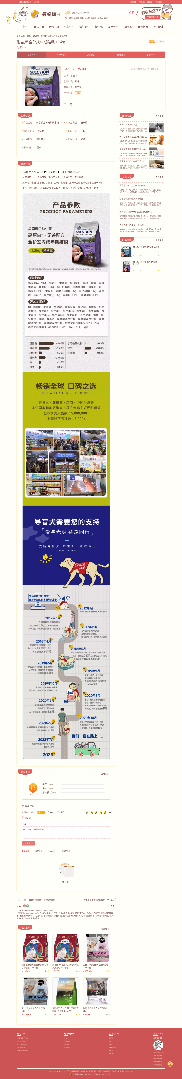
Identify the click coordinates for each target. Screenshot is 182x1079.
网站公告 (142, 2)
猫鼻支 (100, 17)
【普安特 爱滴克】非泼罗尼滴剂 (41, 900)
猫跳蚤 (111, 1054)
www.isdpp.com (30, 913)
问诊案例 (158, 26)
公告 (65, 1038)
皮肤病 (87, 17)
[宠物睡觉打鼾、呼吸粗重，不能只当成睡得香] (156, 164)
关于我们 (150, 2)
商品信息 (32, 54)
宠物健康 (143, 26)
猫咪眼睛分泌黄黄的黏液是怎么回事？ (136, 211)
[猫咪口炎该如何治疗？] (156, 127)
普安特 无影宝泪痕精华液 (94, 900)
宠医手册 (39, 26)
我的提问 (67, 1044)
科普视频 (98, 26)
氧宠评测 (113, 26)
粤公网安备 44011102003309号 (83, 1074)
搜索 (131, 12)
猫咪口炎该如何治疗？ (129, 124)
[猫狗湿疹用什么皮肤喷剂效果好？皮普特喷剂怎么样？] (156, 139)
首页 (24, 26)
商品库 (128, 26)
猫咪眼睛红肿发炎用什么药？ (132, 224)
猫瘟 (110, 1041)
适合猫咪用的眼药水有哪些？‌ (132, 198)
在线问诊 (67, 1041)
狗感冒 (93, 17)
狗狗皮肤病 (112, 1047)
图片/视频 (61, 54)
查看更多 (160, 116)
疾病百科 (84, 26)
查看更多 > (106, 773)
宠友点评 (91, 54)
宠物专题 (54, 26)
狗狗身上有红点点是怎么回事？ (133, 185)
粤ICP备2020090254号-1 (102, 1074)
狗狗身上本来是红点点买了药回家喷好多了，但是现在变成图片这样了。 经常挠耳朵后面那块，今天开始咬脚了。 (140, 190)
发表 (28, 843)
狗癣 (106, 17)
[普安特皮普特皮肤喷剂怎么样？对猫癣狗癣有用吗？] (156, 152)
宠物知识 (121, 54)
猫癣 (110, 1044)
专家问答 (69, 26)
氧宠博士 (112, 1038)
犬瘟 (82, 17)
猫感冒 (76, 17)
